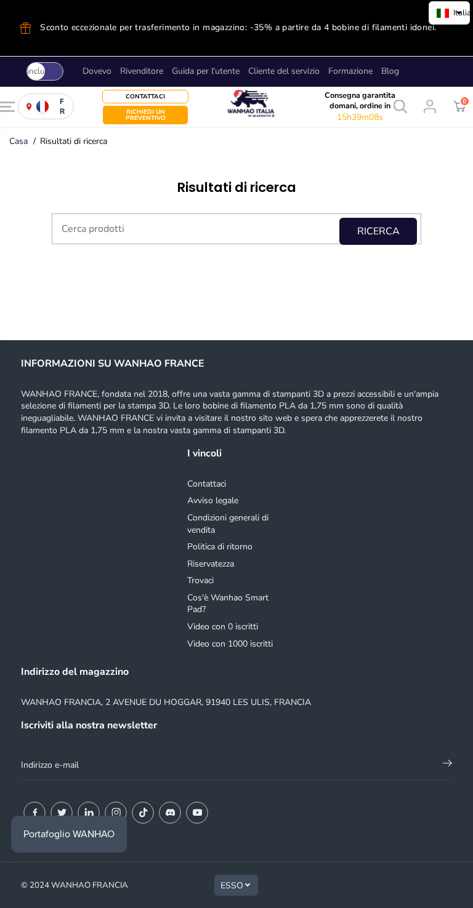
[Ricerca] (400, 106)
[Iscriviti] (447, 765)
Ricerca (378, 231)
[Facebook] (34, 812)
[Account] (429, 106)
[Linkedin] (88, 812)
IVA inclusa (35, 71)
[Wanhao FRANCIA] (235, 106)
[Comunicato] (197, 812)
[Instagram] (115, 812)
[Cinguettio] (61, 812)
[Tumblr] (170, 812)
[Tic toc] (142, 812)
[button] (7, 107)
